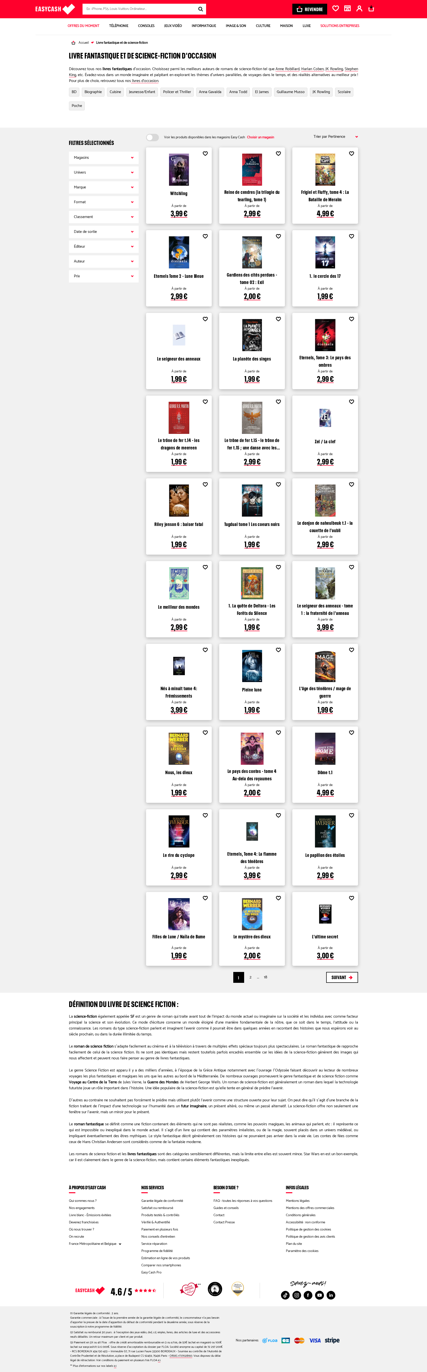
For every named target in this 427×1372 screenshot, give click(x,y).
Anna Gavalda (210, 92)
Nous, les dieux (178, 771)
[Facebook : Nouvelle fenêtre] (308, 1295)
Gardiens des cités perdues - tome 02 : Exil (252, 277)
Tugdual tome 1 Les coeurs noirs (252, 523)
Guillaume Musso (291, 92)
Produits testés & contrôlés (160, 1215)
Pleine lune (252, 689)
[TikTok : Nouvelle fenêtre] (285, 1295)
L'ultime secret (325, 936)
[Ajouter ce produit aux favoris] (205, 154)
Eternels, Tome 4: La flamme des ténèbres (252, 856)
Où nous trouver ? (81, 1229)
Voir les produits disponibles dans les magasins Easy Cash (219, 137)
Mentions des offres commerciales (310, 1208)
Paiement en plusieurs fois (159, 1229)
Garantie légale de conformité (162, 1201)
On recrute (76, 1237)
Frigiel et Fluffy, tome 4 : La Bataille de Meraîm (325, 195)
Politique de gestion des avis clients (310, 1237)
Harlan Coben (312, 69)
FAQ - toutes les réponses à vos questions (243, 1201)
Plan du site (294, 1244)
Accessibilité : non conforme (305, 1222)
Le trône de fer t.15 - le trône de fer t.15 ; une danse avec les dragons (252, 443)
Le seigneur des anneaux (179, 358)
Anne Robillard (287, 69)
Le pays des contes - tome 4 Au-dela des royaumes (252, 774)
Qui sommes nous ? (83, 1201)
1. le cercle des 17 (325, 275)
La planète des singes (252, 358)
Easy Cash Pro (151, 1272)
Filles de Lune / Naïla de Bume (178, 936)
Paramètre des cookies (302, 1251)
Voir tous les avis (124, 1290)
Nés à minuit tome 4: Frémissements (179, 691)
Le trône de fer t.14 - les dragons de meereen (179, 443)
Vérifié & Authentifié (155, 1222)
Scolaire (344, 92)
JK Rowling (334, 69)
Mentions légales (298, 1201)
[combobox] (144, 9)
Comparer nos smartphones (161, 1265)
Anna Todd (238, 92)
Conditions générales (301, 1215)
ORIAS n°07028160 (181, 1355)
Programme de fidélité (157, 1251)
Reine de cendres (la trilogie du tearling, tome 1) (252, 195)
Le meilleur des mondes (179, 606)
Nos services (152, 1187)
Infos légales (297, 1187)
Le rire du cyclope (178, 854)
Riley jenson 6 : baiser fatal (178, 523)
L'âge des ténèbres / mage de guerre (325, 691)
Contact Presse (224, 1222)
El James (262, 92)
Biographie (93, 92)
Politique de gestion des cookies (308, 1229)
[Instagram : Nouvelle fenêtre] (296, 1295)
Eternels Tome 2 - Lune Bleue (179, 275)
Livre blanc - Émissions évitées (90, 1215)
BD (74, 92)
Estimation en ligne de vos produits (165, 1258)
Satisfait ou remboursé (157, 1208)
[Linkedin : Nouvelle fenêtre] (330, 1295)
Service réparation (154, 1244)
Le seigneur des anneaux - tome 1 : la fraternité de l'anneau (325, 608)
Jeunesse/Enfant (142, 92)
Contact (219, 1215)
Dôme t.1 (325, 771)
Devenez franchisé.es (84, 1222)
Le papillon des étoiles (325, 854)
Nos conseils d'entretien (158, 1237)
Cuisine (115, 92)
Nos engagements (82, 1208)
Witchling (178, 192)
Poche (77, 106)
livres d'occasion (144, 81)
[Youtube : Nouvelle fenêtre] (319, 1295)
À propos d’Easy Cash (87, 1187)
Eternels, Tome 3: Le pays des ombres (325, 360)
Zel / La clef (325, 440)
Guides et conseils (226, 1208)
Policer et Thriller (177, 92)
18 (265, 977)
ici (159, 1360)
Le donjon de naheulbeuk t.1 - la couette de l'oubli (325, 526)
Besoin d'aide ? (226, 1187)
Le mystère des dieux (252, 936)
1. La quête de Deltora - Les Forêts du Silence (252, 608)
